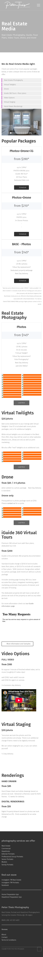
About (4, 935)
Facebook (5, 885)
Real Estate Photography (13, 80)
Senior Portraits (7, 859)
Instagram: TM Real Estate (11, 880)
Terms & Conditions (9, 940)
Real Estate (6, 846)
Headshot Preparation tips (12, 897)
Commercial (6, 849)
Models (4, 862)
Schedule (22, 187)
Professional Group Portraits (12, 857)
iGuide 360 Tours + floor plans (15, 93)
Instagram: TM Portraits (10, 883)
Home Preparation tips (10, 894)
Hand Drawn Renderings (13, 106)
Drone (6, 89)
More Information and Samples (18, 644)
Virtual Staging (9, 102)
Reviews (5, 929)
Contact (4, 937)
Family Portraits (7, 865)
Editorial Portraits (8, 854)
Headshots (6, 851)
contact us (11, 503)
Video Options (9, 98)
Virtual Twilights (10, 85)
